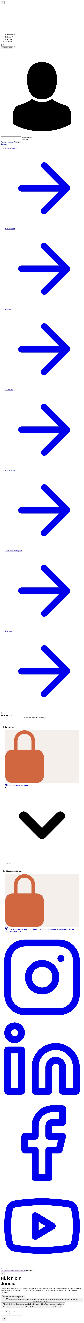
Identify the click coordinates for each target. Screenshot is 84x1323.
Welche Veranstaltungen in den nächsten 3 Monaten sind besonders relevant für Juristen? (32, 1307)
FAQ (24, 1271)
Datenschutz (17, 1271)
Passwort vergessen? (8, 142)
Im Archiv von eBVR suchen (34, 718)
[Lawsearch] (45, 718)
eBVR (5, 144)
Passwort (25, 140)
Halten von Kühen (18, 785)
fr (3, 45)
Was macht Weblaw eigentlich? (14, 1297)
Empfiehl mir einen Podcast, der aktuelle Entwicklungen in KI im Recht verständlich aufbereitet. (34, 1304)
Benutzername (27, 137)
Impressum (9, 1271)
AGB (3, 1271)
